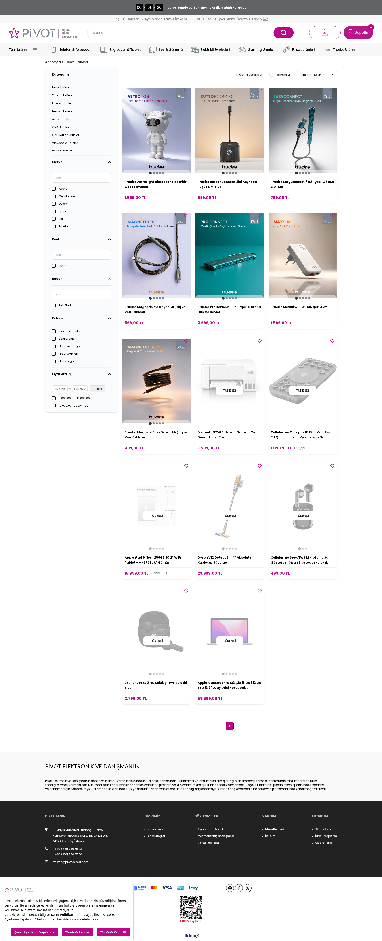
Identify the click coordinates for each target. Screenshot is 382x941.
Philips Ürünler (62, 151)
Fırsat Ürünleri (61, 87)
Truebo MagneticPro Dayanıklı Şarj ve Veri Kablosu (155, 309)
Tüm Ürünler (19, 49)
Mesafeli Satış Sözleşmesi (216, 836)
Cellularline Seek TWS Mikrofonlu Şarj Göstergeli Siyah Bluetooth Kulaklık (300, 560)
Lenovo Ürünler (63, 111)
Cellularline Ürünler (65, 135)
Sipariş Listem (324, 829)
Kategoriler (61, 74)
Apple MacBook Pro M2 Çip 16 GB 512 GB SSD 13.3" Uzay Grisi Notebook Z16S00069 (229, 685)
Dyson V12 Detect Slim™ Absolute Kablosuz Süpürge (225, 560)
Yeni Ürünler (67, 339)
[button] (150, 173)
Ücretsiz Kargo (69, 346)
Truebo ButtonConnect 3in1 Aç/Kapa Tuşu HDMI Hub (227, 184)
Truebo (64, 226)
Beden (57, 278)
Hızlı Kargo (66, 361)
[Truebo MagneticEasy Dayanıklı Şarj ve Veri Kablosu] (156, 381)
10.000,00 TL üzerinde (73, 405)
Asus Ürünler (61, 119)
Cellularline (67, 196)
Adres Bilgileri (156, 836)
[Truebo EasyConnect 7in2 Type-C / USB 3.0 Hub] (303, 130)
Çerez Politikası (208, 843)
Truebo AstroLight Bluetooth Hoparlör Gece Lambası (156, 184)
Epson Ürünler (62, 103)
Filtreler (58, 318)
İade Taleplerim (326, 836)
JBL (61, 219)
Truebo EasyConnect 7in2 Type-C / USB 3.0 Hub (302, 184)
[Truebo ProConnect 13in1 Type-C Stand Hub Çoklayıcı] (229, 255)
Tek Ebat (65, 305)
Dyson (63, 204)
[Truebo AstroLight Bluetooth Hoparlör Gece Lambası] (156, 130)
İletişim (270, 836)
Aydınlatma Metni (210, 829)
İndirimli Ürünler (70, 331)
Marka (57, 162)
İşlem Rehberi (274, 829)
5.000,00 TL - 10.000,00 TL (76, 398)
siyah (62, 266)
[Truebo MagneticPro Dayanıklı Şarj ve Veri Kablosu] (156, 255)
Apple (63, 189)
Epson (63, 211)
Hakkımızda (155, 829)
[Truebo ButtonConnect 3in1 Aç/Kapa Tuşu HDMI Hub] (229, 130)
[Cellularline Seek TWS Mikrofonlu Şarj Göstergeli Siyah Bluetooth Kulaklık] (303, 506)
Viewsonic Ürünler (65, 143)
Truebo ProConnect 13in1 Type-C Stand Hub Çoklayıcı (229, 309)
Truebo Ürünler (63, 95)
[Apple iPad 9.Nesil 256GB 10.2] (156, 506)
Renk (56, 239)
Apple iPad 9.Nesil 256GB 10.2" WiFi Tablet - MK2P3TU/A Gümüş (153, 560)
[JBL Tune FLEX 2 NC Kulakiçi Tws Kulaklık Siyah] (156, 631)
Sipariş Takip (324, 843)
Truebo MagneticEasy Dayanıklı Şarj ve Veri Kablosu (156, 434)
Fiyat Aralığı (61, 374)
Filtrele (97, 388)
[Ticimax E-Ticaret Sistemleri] (191, 936)
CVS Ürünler (60, 127)
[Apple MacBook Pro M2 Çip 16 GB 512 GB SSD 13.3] (229, 631)
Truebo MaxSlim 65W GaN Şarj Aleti (299, 307)
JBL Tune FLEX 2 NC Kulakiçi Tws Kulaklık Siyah (156, 685)
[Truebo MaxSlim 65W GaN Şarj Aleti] (303, 255)
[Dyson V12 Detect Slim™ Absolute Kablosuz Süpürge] (229, 506)
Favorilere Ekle (186, 90)
